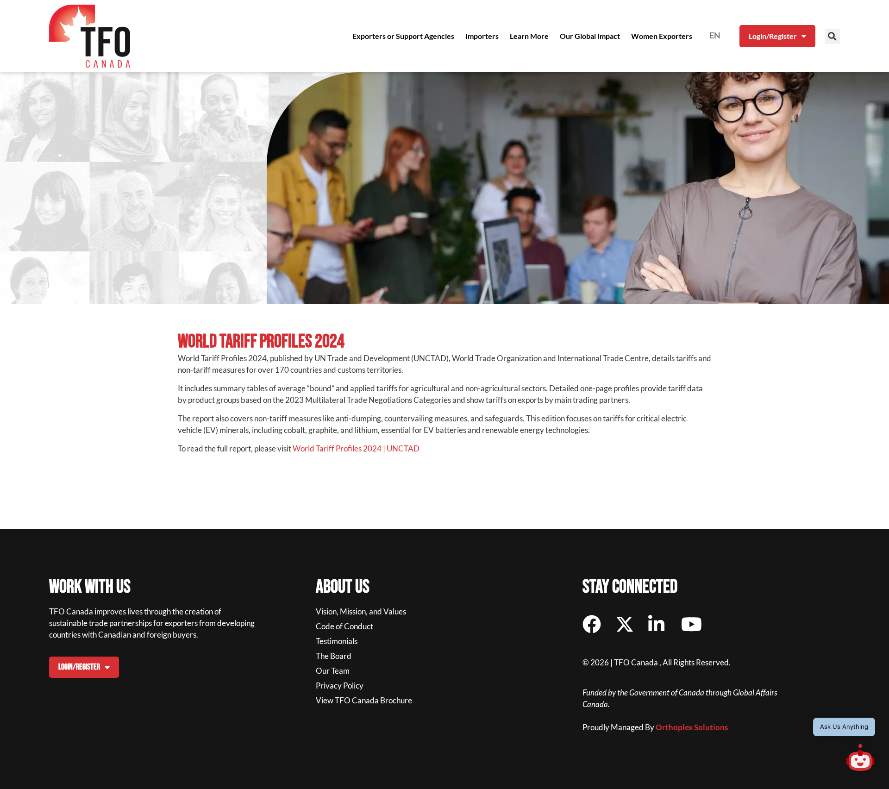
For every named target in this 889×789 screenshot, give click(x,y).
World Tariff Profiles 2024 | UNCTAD (356, 448)
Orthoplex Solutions (692, 727)
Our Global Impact (590, 35)
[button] (832, 36)
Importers (482, 35)
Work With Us (90, 587)
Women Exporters (661, 35)
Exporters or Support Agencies (403, 35)
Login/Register (773, 35)
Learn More (529, 35)
